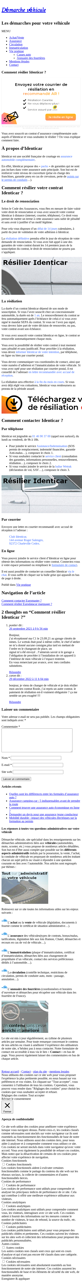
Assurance (15, 41)
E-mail (7, 764)
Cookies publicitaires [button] (14, 1223)
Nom (6, 757)
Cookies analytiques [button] (14, 1202)
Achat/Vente (16, 37)
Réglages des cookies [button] (14, 1095)
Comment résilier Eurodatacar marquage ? (27, 604)
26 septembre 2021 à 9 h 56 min (28, 628)
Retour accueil (10, 1071)
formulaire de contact (64, 565)
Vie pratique (16, 51)
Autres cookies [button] (10, 1243)
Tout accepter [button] (36, 1095)
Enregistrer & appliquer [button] (16, 1278)
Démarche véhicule (24, 10)
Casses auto (24, 54)
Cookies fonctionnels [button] (14, 1160)
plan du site (40, 1071)
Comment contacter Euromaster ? (22, 600)
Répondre (15, 672)
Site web (7, 771)
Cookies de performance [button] (16, 1181)
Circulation (16, 44)
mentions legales (59, 1071)
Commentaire (11, 726)
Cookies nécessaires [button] (14, 1257)
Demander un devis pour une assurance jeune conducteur (43, 814)
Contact (13, 64)
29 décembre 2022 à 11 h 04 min (29, 679)
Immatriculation (18, 47)
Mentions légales (19, 61)
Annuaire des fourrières (31, 58)
